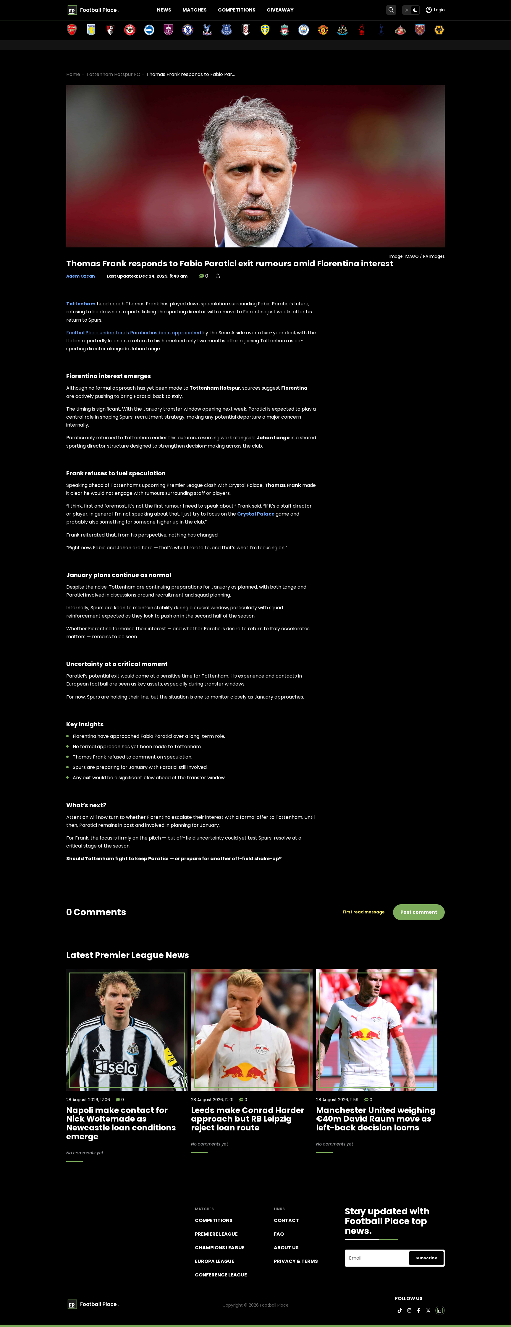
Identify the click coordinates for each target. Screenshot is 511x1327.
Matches (194, 10)
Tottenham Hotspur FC (113, 74)
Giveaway (280, 10)
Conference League (221, 1274)
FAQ (279, 1234)
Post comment (418, 912)
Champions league (220, 1247)
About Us (286, 1247)
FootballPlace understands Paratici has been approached (133, 332)
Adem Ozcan (80, 276)
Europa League (214, 1261)
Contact (286, 1220)
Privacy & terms (296, 1261)
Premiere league (216, 1234)
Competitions (237, 10)
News (164, 10)
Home (73, 74)
